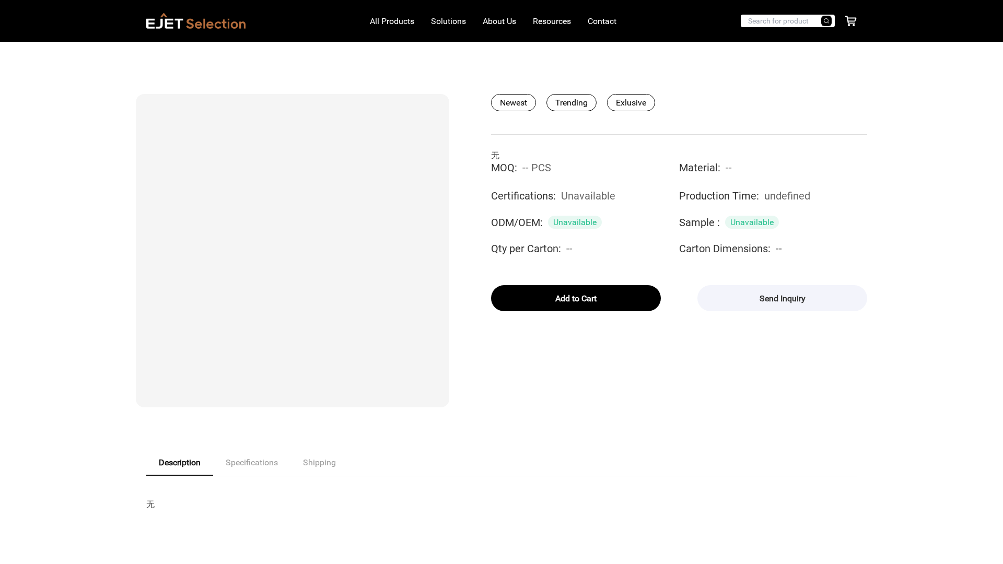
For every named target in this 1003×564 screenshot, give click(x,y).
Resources (552, 21)
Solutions (448, 21)
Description (180, 462)
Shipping (319, 462)
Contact (602, 21)
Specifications (252, 462)
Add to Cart (576, 298)
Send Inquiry (783, 298)
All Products (392, 21)
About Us (499, 21)
